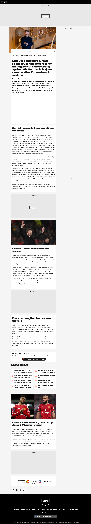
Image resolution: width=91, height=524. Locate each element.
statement (28, 135)
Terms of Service (25, 509)
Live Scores (12, 2)
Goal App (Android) (52, 509)
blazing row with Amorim (45, 168)
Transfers (31, 2)
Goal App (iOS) (63, 509)
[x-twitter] (45, 505)
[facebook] (42, 505)
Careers (43, 509)
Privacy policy (35, 509)
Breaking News (22, 2)
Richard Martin (15, 51)
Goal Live (71, 509)
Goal (19, 522)
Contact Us (16, 509)
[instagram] (48, 505)
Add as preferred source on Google (35, 359)
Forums (38, 2)
